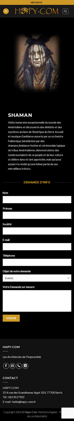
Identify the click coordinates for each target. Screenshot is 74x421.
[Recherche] (66, 11)
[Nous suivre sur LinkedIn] (25, 366)
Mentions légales (48, 412)
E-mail (6, 239)
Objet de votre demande (17, 271)
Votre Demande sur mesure (18, 286)
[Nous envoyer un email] (12, 366)
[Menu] (6, 11)
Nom (5, 192)
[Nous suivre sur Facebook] (6, 366)
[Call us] (19, 366)
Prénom (7, 208)
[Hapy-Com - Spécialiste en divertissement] (37, 11)
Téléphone (9, 255)
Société (7, 224)
